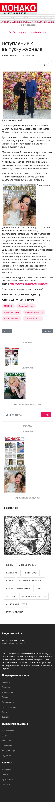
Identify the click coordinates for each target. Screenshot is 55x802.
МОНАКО (8, 306)
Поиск (46, 414)
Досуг (4, 712)
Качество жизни (11, 318)
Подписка (6, 755)
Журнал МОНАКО (33, 318)
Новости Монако (11, 312)
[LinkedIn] (50, 63)
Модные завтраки (28, 565)
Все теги (6, 784)
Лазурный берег (26, 306)
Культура (6, 682)
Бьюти (9, 580)
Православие (8, 702)
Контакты (6, 740)
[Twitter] (44, 65)
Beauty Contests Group (18, 588)
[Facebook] (38, 63)
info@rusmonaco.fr (16, 643)
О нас (4, 735)
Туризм (5, 717)
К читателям (8, 730)
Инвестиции (7, 692)
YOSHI (38, 588)
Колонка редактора (10, 55)
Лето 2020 (11, 596)
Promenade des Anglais (31, 580)
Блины (9, 565)
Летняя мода (30, 572)
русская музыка (14, 612)
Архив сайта (7, 779)
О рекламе (7, 745)
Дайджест (6, 769)
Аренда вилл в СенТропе (33, 596)
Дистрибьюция (9, 750)
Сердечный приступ (16, 604)
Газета (5, 774)
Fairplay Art (12, 572)
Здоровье (6, 687)
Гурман (5, 697)
